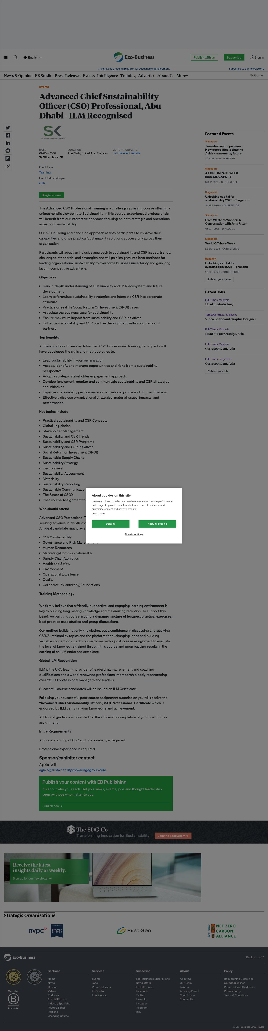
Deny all (110, 523)
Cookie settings (134, 534)
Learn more (98, 513)
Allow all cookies (157, 523)
